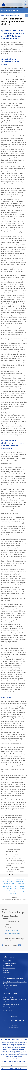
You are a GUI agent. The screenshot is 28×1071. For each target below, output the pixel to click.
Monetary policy (9, 884)
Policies (22, 888)
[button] (25, 2)
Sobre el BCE (7, 961)
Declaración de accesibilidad (11, 1004)
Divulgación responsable (10, 988)
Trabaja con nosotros (9, 963)
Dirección (6, 972)
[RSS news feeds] (23, 1020)
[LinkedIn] (8, 1020)
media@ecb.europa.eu (14, 933)
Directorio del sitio (8, 1010)
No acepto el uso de (15, 1068)
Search (21, 4)
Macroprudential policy (10, 888)
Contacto (5, 970)
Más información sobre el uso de (14, 1061)
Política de (8, 1002)
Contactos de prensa (10, 945)
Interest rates (6, 886)
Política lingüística (8, 1006)
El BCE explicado (8, 965)
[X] (4, 1020)
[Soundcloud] (20, 1020)
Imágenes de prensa (9, 968)
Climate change (10, 891)
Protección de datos (9, 997)
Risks (15, 886)
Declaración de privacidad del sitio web (14, 999)
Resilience (20, 884)
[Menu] (25, 4)
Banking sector (21, 881)
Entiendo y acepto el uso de (15, 1065)
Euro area (7, 879)
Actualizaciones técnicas (10, 985)
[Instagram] (12, 1020)
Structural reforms (18, 879)
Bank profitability (7, 881)
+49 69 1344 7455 (12, 930)
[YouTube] (16, 1020)
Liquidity (23, 886)
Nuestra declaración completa (15, 1058)
